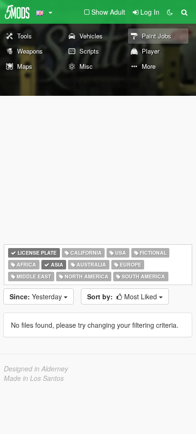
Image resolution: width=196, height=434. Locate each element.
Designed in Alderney (36, 368)
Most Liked (123, 296)
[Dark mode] (169, 12)
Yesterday (37, 296)
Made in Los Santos (34, 378)
